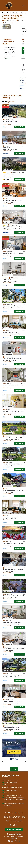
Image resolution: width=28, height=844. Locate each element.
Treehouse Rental (14, 834)
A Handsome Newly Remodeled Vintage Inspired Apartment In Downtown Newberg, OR (15, 799)
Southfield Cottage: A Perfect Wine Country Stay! (13, 438)
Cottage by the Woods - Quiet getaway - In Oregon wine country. (13, 464)
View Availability (19, 126)
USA (13, 12)
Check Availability (23, 50)
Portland (23, 12)
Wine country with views (10, 121)
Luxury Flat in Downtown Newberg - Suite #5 (13, 253)
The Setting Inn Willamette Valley (13, 174)
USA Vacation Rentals (9, 784)
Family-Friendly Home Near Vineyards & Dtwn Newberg (14, 227)
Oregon (18, 12)
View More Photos (6, 26)
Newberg (9, 124)
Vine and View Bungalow (10, 332)
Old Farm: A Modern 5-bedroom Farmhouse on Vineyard (12, 702)
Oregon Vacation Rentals (10, 782)
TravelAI (12, 836)
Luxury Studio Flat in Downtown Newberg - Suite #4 (12, 359)
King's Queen (7, 147)
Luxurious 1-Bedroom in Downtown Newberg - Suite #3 (13, 385)
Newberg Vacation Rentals (11, 780)
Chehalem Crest (7, 279)
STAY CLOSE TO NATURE (14, 829)
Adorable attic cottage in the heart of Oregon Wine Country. (14, 412)
